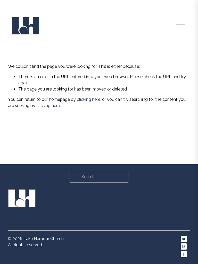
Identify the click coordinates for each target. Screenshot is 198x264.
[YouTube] (184, 239)
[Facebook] (184, 254)
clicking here (88, 99)
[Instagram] (184, 246)
